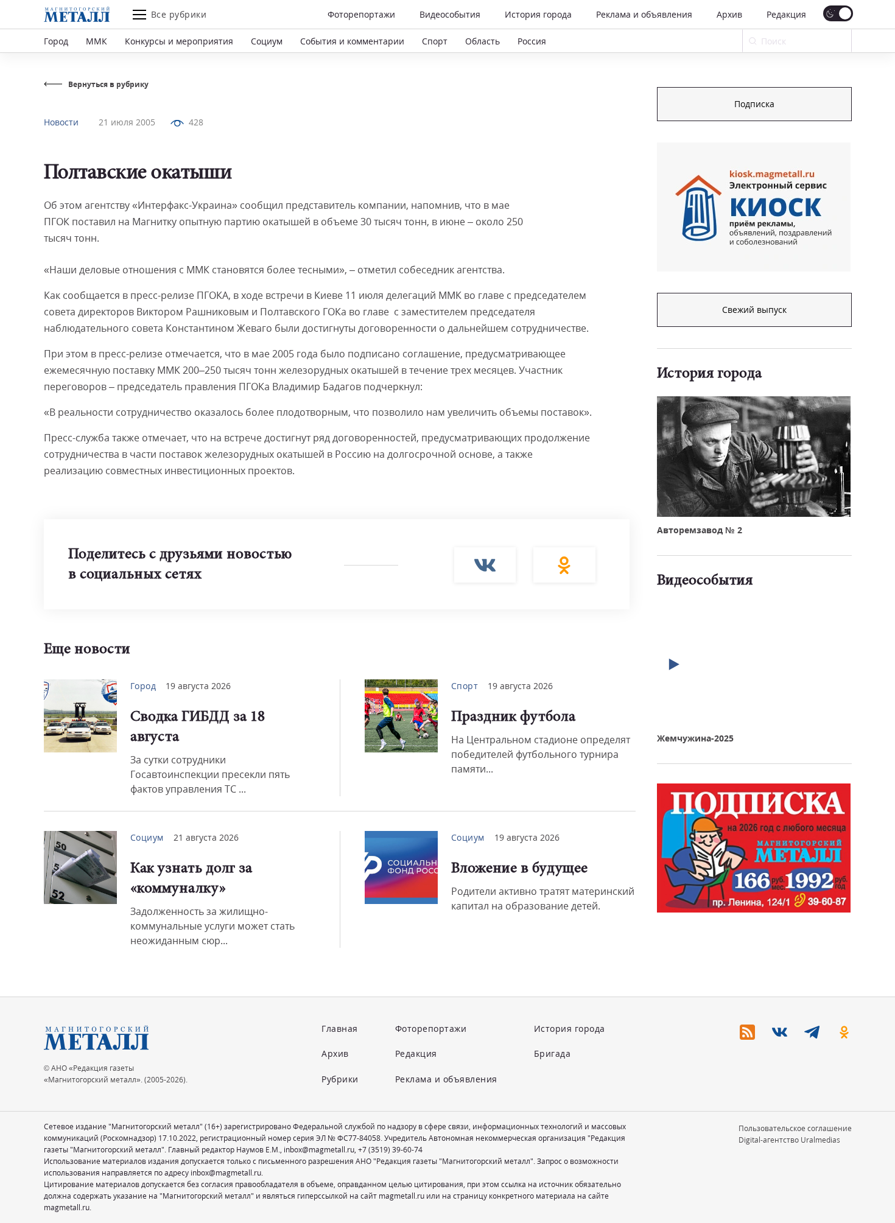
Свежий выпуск (754, 309)
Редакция (786, 14)
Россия (532, 41)
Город (56, 41)
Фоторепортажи (361, 14)
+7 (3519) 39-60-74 (390, 1149)
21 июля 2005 (127, 122)
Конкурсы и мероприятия (179, 41)
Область (482, 41)
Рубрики (340, 1079)
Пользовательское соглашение (795, 1128)
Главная (339, 1028)
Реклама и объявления (644, 14)
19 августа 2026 (198, 686)
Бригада (552, 1053)
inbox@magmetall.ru (319, 1149)
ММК (96, 41)
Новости (61, 122)
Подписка (754, 104)
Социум (267, 41)
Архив (729, 14)
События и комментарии (352, 41)
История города (538, 14)
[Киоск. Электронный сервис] (754, 207)
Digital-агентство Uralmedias (789, 1140)
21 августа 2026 (206, 837)
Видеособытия (449, 14)
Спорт (435, 41)
